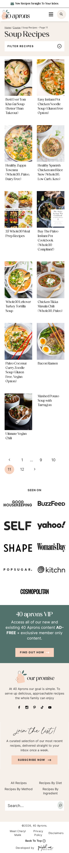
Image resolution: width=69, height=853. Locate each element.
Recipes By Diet (50, 783)
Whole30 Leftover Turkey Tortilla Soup (18, 306)
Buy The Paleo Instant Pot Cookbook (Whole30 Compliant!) (48, 240)
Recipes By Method (19, 789)
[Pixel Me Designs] (44, 847)
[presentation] (18, 77)
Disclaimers (55, 833)
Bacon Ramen (48, 363)
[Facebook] (19, 707)
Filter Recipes (20, 46)
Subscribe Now (32, 759)
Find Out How (32, 652)
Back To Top (33, 840)
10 (53, 460)
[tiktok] (42, 707)
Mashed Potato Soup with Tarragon (48, 401)
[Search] (60, 805)
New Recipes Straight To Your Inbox (37, 3)
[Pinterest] (34, 707)
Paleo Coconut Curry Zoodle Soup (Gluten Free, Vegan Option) (16, 372)
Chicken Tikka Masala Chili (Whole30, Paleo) (50, 306)
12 (22, 469)
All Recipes (19, 783)
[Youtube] (50, 707)
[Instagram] (27, 707)
